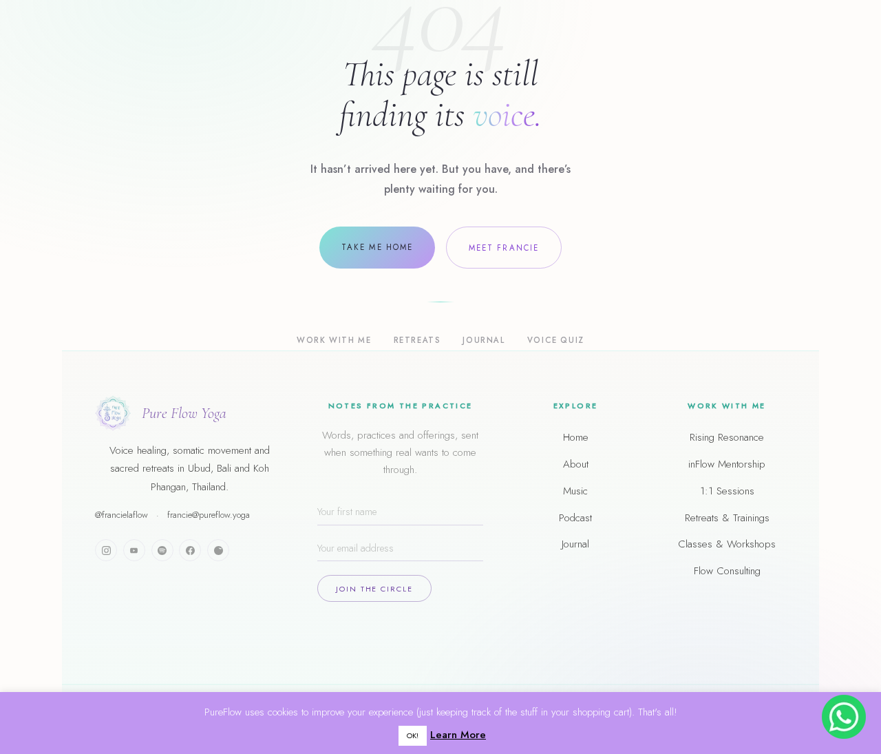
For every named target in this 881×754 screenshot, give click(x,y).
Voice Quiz (555, 340)
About (575, 464)
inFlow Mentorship (726, 464)
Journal (484, 340)
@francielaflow (121, 514)
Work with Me (334, 340)
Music (575, 491)
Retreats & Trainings (727, 517)
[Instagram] (106, 550)
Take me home (377, 247)
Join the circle (374, 588)
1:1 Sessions (727, 491)
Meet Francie (504, 247)
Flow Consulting (727, 570)
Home (575, 437)
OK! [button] (412, 735)
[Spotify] (162, 550)
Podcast (575, 517)
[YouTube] (134, 550)
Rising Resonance (727, 437)
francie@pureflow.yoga (208, 514)
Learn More (458, 734)
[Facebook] (190, 550)
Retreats (417, 340)
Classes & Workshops (727, 544)
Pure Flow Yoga (184, 413)
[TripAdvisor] (218, 550)
